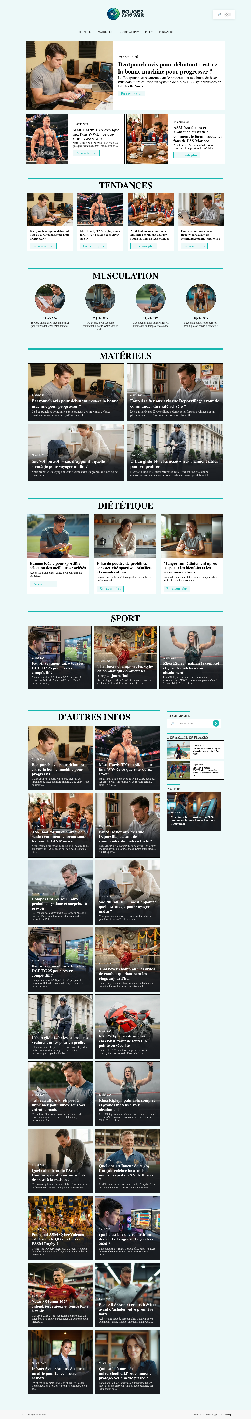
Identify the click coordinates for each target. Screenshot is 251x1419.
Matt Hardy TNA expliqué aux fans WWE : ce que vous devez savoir (96, 134)
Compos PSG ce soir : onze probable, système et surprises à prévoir (59, 903)
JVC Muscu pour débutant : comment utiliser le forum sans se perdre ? (100, 326)
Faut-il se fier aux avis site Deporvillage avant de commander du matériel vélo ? (200, 235)
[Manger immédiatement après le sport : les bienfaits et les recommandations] (192, 536)
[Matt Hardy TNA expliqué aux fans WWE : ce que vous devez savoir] (47, 139)
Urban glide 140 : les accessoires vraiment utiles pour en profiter (174, 463)
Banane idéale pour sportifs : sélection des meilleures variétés (58, 565)
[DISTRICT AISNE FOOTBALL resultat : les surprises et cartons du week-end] (178, 770)
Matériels (125, 355)
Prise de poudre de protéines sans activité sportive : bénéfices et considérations (124, 567)
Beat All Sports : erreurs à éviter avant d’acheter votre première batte (127, 1309)
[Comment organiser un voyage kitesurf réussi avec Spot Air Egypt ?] (178, 750)
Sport (125, 618)
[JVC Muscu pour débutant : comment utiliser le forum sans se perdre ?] (100, 299)
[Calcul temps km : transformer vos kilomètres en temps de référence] (150, 299)
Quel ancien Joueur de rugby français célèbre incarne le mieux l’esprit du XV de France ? (126, 1172)
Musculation (125, 275)
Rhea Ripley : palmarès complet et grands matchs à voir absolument (191, 667)
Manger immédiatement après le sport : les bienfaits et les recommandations (190, 567)
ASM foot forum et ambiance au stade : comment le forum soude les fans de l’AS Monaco (197, 134)
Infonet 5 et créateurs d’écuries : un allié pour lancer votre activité (60, 1373)
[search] (219, 14)
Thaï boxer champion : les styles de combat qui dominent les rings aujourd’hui (125, 670)
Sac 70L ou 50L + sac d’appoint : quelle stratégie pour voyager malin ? (68, 463)
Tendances (125, 185)
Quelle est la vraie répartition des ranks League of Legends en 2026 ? (126, 1238)
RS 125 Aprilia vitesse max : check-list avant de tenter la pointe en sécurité (123, 1040)
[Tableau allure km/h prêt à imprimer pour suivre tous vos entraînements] (50, 299)
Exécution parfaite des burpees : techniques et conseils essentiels (201, 324)
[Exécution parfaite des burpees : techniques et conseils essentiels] (201, 299)
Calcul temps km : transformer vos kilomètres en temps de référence (151, 324)
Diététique (125, 505)
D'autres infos (94, 716)
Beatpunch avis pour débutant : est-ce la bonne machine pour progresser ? (167, 67)
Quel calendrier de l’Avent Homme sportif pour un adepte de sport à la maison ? (59, 1174)
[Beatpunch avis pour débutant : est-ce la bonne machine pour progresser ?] (69, 75)
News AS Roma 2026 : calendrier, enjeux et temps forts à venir (60, 1306)
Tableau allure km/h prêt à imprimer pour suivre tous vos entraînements (50, 324)
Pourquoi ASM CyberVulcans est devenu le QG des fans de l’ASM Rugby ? (58, 1238)
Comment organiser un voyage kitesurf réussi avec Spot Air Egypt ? (206, 751)
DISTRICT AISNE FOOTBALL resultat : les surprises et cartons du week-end (206, 771)
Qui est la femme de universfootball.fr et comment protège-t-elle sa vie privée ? (125, 1373)
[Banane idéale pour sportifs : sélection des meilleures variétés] (58, 536)
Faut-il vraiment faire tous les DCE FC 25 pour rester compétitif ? (58, 667)
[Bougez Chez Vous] (125, 14)
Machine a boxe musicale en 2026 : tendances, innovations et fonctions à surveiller (193, 820)
